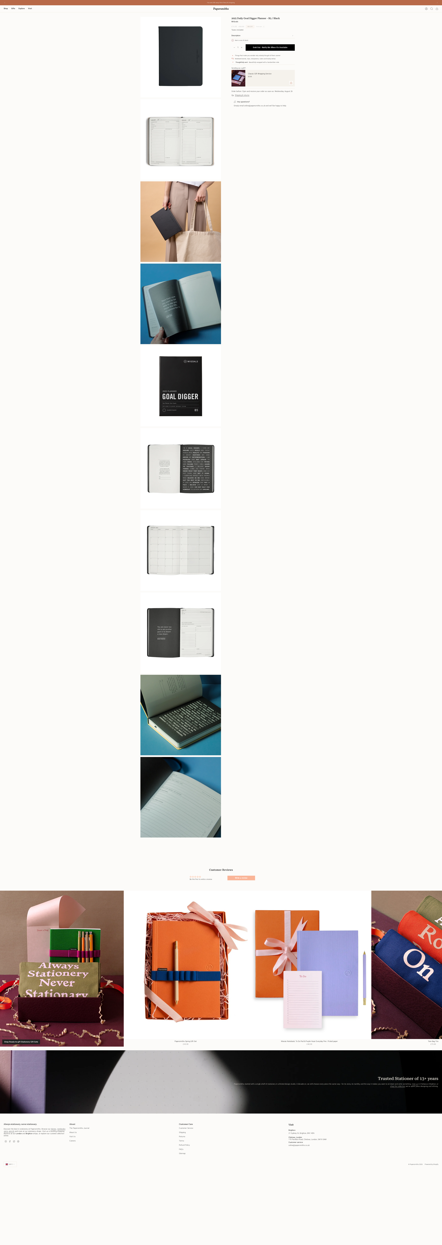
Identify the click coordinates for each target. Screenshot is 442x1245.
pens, (6, 1131)
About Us (73, 1132)
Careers (72, 1141)
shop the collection (397, 1086)
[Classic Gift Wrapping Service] (238, 78)
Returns (182, 1137)
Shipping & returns (242, 95)
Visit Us (72, 1137)
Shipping (182, 1132)
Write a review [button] (241, 878)
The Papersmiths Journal (79, 1128)
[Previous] (5, 3)
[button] (6, 9)
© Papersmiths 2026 (415, 1164)
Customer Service (186, 1128)
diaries (53, 1129)
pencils (12, 1131)
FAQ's (181, 1149)
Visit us (415, 1084)
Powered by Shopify (431, 1164)
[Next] (437, 3)
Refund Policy (184, 1145)
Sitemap (182, 1153)
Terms (181, 1141)
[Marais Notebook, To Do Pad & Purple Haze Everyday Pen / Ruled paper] (309, 965)
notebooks (61, 1129)
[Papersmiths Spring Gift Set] (185, 965)
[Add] (291, 83)
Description (235, 36)
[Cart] (437, 9)
